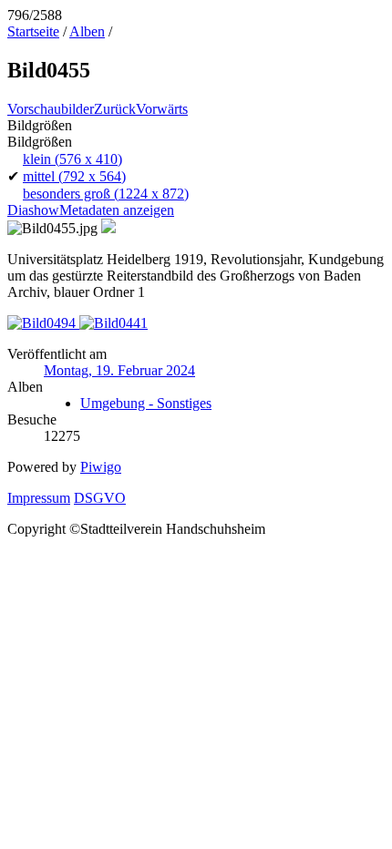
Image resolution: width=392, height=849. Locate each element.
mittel (74, 176)
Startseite (33, 31)
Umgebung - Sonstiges (145, 403)
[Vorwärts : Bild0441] (113, 323)
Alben (87, 31)
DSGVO (100, 498)
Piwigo (100, 467)
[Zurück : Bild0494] (43, 323)
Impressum (38, 498)
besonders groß (106, 193)
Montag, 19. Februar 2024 (119, 370)
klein (72, 159)
